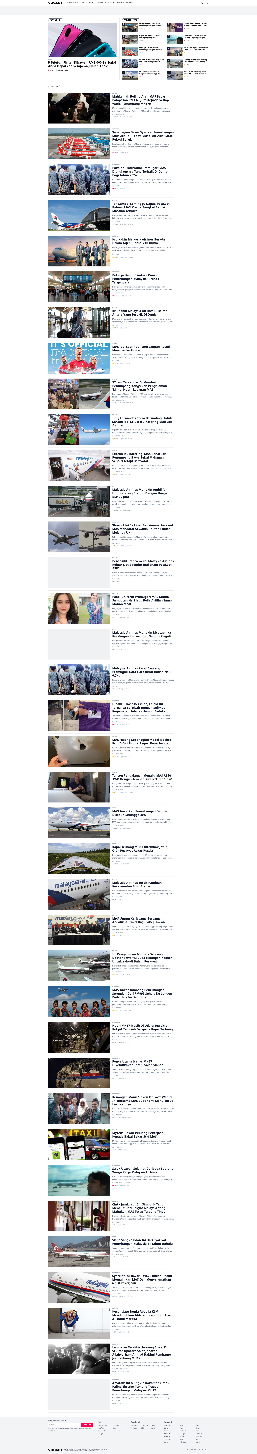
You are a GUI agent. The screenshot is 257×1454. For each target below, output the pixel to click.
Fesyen (182, 1428)
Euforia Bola (130, 3)
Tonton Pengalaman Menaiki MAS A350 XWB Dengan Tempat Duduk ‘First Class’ (142, 777)
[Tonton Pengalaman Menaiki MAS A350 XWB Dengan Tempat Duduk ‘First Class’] (79, 787)
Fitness (198, 1428)
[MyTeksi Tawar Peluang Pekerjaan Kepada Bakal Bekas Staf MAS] (79, 1144)
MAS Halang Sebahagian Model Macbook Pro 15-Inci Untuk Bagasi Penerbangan (143, 741)
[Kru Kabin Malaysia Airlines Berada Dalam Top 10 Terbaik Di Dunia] (79, 251)
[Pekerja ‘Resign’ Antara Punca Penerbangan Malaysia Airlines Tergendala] (79, 286)
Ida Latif (119, 972)
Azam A (118, 861)
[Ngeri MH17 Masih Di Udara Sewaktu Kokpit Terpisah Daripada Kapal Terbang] (79, 1037)
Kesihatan (199, 1434)
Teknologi (90, 3)
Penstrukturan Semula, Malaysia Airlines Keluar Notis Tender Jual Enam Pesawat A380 (143, 564)
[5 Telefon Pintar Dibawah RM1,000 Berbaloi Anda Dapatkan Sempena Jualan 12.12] (82, 40)
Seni (181, 1439)
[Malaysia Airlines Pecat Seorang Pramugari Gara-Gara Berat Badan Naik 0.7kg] (79, 679)
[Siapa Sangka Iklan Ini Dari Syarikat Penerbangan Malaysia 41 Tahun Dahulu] (79, 1251)
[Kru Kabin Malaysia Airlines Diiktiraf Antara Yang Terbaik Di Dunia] (79, 322)
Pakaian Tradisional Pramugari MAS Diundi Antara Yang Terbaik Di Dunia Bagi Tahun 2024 (151, 62)
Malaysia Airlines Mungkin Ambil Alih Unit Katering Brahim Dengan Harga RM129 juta (140, 493)
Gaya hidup (168, 1431)
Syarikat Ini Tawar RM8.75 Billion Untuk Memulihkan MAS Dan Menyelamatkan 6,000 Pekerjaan (142, 1279)
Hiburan (115, 593)
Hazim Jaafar (120, 114)
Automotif (99, 3)
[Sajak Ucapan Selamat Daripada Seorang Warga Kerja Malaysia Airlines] (79, 1180)
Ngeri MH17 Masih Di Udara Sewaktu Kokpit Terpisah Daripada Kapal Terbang (142, 1027)
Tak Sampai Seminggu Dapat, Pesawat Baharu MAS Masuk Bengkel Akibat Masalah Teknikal (141, 207)
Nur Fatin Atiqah (121, 1368)
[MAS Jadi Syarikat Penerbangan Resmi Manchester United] (79, 358)
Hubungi (116, 1425)
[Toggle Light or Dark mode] (202, 3)
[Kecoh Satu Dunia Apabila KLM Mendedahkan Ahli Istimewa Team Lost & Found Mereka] (79, 1323)
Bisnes (114, 200)
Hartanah (183, 1431)
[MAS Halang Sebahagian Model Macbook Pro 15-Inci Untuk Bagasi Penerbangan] (79, 751)
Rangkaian (119, 3)
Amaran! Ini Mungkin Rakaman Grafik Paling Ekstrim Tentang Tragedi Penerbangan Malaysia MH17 (141, 1386)
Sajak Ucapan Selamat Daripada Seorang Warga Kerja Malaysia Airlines (195, 38)
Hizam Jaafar (120, 400)
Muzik (182, 1436)
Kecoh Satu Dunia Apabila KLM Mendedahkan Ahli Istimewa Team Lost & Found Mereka (142, 1315)
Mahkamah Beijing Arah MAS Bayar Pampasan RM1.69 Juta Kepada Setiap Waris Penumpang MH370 (140, 100)
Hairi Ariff (119, 754)
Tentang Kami (102, 1425)
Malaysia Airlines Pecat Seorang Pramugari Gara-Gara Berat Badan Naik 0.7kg (141, 671)
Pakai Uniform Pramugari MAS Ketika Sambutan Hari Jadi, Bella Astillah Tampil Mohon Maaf (142, 600)
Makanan (167, 1436)
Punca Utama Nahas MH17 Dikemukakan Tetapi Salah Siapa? (137, 1063)
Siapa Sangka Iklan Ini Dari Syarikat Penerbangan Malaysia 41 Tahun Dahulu (142, 1242)
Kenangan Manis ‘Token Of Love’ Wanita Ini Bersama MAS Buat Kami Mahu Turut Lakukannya (142, 1100)
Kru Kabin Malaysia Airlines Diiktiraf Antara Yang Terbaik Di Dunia (139, 312)
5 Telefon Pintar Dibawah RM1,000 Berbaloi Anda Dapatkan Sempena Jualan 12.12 (82, 64)
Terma (115, 1428)
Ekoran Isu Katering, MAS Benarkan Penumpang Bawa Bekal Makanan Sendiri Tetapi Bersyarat (139, 457)
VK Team (118, 1293)
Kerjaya (114, 665)
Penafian (101, 1428)
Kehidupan (70, 3)
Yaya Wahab (119, 897)
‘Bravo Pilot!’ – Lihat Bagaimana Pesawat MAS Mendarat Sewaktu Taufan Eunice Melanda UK (195, 74)
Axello (118, 150)
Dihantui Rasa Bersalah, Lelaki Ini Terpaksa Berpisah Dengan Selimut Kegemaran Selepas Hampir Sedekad (196, 27)
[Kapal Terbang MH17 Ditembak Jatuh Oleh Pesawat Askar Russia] (79, 858)
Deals (112, 3)
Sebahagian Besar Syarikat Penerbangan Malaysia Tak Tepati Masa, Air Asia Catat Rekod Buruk (151, 50)
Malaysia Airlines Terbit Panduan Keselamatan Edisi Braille (137, 884)
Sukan (77, 3)
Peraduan (167, 1439)
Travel (83, 3)
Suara (197, 1439)
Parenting (199, 1436)
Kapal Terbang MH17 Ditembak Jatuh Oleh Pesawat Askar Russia (140, 849)
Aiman (118, 185)
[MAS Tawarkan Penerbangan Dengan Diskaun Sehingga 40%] (79, 822)
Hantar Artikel (102, 1431)
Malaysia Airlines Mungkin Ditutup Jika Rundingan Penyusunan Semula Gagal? (141, 634)
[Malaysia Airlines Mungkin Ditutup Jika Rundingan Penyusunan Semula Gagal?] (79, 644)
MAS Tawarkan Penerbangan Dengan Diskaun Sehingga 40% (150, 73)
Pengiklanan (117, 1431)
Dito (117, 254)
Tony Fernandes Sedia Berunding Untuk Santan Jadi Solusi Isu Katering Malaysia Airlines (142, 421)
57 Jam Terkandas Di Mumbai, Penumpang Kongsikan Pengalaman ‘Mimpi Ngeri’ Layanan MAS (151, 39)
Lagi (106, 3)
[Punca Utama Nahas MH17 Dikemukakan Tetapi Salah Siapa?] (79, 1073)
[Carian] (206, 3)
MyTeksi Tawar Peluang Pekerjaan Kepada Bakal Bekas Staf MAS (138, 1135)
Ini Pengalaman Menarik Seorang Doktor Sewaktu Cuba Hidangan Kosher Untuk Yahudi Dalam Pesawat (195, 63)
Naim (117, 614)
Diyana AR (119, 1039)
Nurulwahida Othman (123, 1182)
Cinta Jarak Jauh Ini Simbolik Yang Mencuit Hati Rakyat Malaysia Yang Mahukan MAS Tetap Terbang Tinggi (139, 1208)
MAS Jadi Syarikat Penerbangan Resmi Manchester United (141, 348)
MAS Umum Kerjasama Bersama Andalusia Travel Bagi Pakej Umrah (138, 920)
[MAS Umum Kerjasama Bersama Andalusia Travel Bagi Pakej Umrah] (79, 930)
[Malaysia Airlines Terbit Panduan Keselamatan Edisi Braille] (79, 894)
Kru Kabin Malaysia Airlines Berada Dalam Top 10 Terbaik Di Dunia (196, 49)
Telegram (66, 1429)
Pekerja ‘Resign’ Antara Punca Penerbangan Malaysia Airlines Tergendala (150, 26)
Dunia (114, 93)
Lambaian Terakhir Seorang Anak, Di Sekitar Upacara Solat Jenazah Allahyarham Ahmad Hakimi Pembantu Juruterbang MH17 (141, 1352)
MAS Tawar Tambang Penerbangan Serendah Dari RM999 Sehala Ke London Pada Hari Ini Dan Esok (142, 993)
